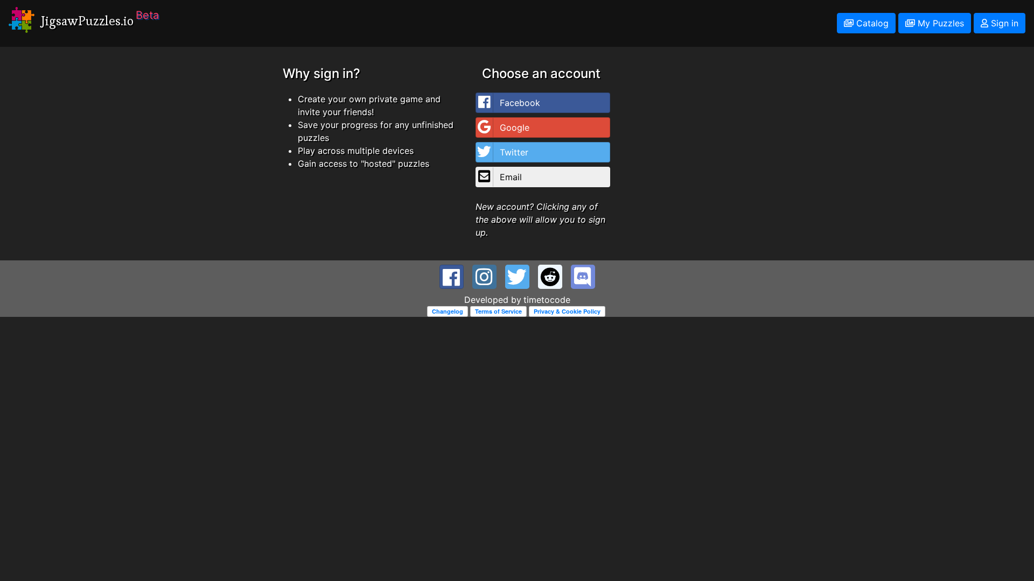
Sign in (1003, 23)
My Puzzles (939, 23)
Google (514, 127)
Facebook (520, 102)
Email (511, 177)
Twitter (514, 152)
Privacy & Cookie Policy (567, 311)
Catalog (871, 23)
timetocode (546, 299)
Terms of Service (498, 311)
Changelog (447, 311)
